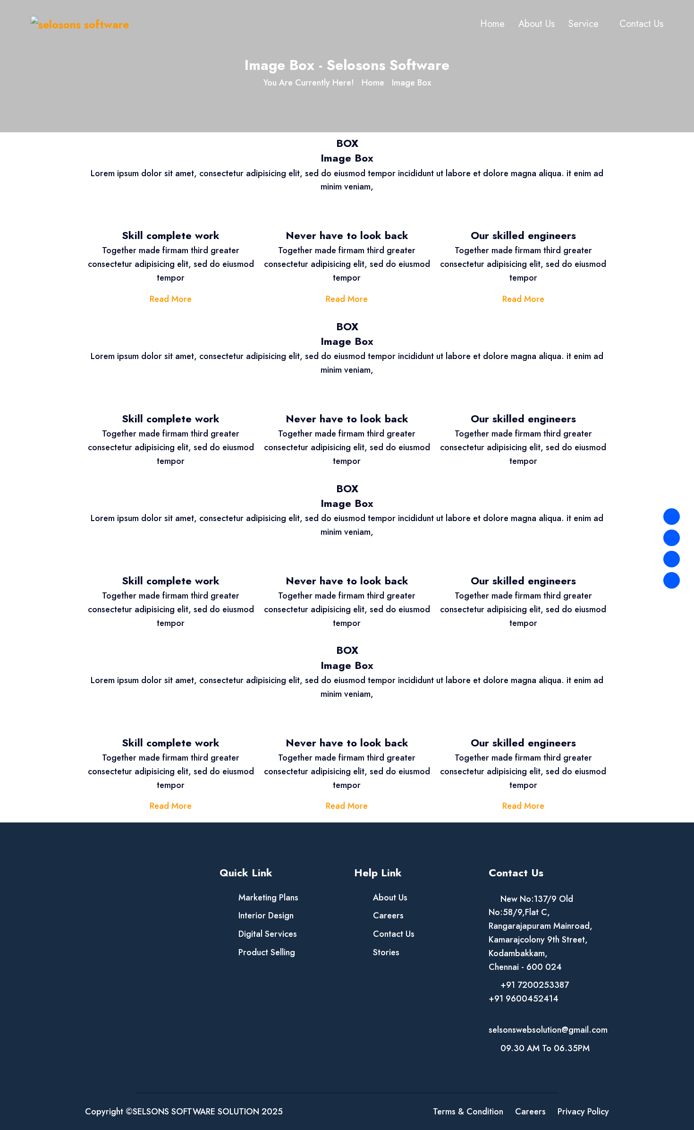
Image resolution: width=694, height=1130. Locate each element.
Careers (388, 915)
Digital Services (267, 934)
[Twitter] (671, 538)
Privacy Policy (583, 1111)
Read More (171, 299)
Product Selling (266, 952)
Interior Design (266, 915)
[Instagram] (671, 559)
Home (492, 24)
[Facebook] (671, 516)
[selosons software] (80, 24)
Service (583, 24)
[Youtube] (671, 580)
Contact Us (641, 24)
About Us (536, 24)
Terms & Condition (468, 1111)
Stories (386, 952)
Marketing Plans (268, 897)
